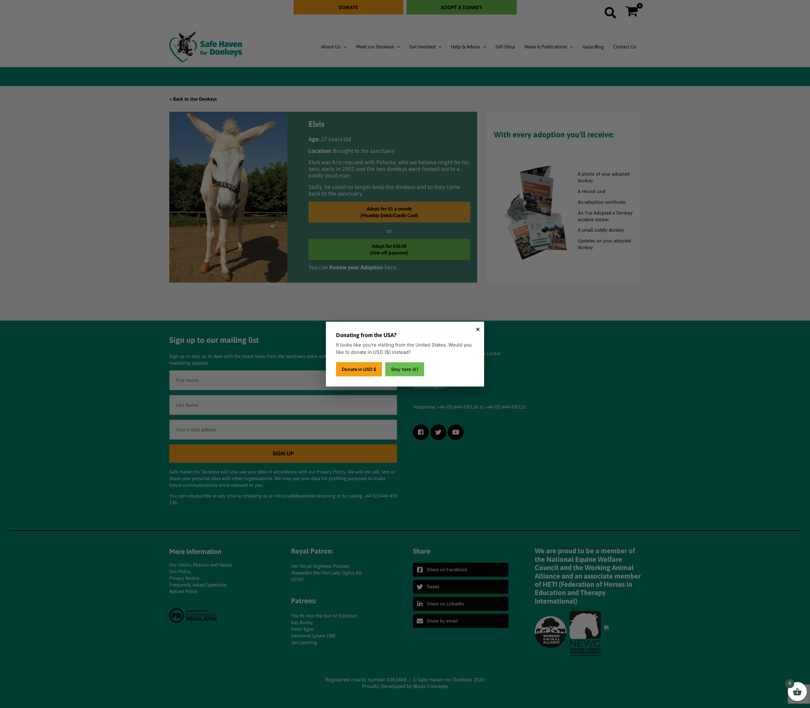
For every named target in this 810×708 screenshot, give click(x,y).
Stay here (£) (404, 369)
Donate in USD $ (359, 369)
